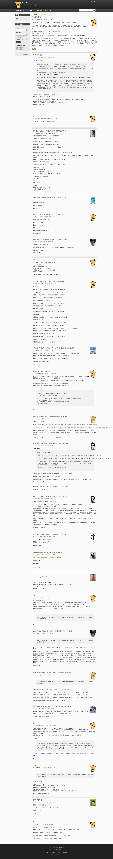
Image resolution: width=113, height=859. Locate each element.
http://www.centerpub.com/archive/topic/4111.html (47, 557)
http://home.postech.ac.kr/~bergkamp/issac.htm (46, 807)
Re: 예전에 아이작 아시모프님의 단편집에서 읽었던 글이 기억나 (50, 443)
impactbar (38, 200)
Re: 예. (35, 765)
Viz (36, 445)
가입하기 (19, 37)
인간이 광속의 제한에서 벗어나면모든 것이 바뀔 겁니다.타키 (49, 198)
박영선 (37, 350)
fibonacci (38, 118)
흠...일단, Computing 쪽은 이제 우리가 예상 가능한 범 (48, 281)
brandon (37, 19)
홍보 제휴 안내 (26, 54)
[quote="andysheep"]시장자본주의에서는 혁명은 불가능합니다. (52, 673)
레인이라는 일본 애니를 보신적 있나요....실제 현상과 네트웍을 (50, 239)
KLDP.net (48, 10)
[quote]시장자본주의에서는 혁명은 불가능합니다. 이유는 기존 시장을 (52, 631)
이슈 (39, 14)
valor (37, 419)
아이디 (18, 28)
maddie (37, 241)
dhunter (38, 802)
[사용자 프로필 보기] (93, 26)
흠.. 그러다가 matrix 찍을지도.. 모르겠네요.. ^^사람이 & (49, 534)
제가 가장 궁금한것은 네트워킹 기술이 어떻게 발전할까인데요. (50, 131)
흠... (34, 822)
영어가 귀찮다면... (38, 800)
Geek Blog (30, 10)
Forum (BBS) (20, 10)
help (95, 1)
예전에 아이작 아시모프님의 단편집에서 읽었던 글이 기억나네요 (50, 417)
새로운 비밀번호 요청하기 (23, 39)
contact (91, 1)
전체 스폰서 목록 (50, 852)
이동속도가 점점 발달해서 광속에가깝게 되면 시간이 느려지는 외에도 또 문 (53, 348)
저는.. (34, 596)
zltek (37, 708)
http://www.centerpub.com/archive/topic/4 (48, 553)
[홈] (18, 4)
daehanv (38, 216)
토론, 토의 (43, 14)
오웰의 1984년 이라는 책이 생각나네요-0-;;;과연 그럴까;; (49, 214)
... (33, 116)
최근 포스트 (19, 18)
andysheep (38, 577)
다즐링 (37, 555)
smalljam (38, 133)
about (86, 1)
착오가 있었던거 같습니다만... (41, 371)
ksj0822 (37, 536)
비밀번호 (18, 33)
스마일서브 (61, 849)
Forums (36, 14)
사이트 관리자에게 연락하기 (60, 852)
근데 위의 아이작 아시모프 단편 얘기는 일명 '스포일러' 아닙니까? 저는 (52, 706)
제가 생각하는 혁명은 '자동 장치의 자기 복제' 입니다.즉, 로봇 (50, 496)
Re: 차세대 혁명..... (38, 55)
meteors (38, 767)
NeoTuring (38, 675)
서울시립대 (61, 848)
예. (33, 723)
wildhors (38, 262)
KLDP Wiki (39, 10)
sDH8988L (38, 283)
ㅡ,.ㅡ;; (37, 57)
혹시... (35, 260)
